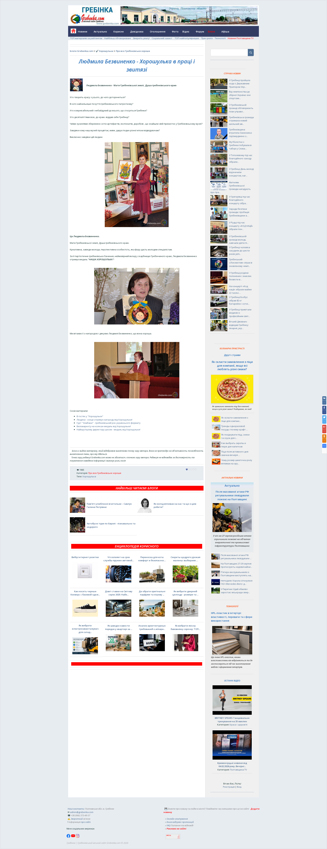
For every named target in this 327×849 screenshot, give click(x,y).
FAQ (168, 825)
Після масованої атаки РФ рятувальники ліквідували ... (236, 557)
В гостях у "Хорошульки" (90, 416)
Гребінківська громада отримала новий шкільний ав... (241, 120)
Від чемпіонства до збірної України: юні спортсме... (240, 95)
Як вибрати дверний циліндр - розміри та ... (185, 593)
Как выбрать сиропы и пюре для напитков (233, 445)
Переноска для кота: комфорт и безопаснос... (152, 559)
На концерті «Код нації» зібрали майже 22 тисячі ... (240, 289)
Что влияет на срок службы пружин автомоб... (118, 559)
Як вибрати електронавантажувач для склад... (85, 629)
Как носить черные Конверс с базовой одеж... (85, 593)
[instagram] (77, 836)
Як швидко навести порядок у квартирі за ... (118, 627)
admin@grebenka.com (81, 812)
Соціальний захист (162, 38)
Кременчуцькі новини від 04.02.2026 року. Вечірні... (232, 764)
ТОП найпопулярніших (187, 38)
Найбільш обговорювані (117, 38)
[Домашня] (72, 32)
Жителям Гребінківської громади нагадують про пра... (230, 187)
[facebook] (69, 836)
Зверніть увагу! (141, 38)
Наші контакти (76, 808)
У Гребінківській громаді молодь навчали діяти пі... (238, 239)
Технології (220, 38)
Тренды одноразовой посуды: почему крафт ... (234, 428)
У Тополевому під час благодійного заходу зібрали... (240, 158)
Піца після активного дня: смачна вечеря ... (235, 453)
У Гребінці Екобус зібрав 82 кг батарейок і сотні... (239, 300)
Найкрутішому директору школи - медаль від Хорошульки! (108, 429)
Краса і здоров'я (238, 724)
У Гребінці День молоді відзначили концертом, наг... (241, 172)
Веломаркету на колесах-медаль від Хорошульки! (104, 426)
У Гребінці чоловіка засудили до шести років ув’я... (239, 250)
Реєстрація (229, 786)
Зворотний (77, 818)
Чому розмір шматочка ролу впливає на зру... (236, 462)
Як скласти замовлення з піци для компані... (234, 419)
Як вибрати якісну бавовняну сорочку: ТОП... (185, 627)
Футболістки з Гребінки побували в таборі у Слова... (240, 145)
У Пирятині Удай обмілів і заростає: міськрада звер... (235, 591)
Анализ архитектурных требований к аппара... (152, 627)
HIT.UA (168, 835)
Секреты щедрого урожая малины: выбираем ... (185, 559)
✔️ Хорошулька (104, 51)
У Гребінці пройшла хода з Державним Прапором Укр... (239, 83)
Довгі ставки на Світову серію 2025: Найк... (118, 593)
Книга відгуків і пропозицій (180, 822)
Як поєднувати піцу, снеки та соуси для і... (235, 436)
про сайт (86, 822)
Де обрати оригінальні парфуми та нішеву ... (152, 593)
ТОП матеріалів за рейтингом (86, 38)
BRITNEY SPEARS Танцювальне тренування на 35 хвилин (232, 719)
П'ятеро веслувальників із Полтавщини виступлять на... (236, 574)
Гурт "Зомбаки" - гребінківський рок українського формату (109, 422)
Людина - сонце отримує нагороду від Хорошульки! (104, 419)
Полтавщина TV (238, 769)
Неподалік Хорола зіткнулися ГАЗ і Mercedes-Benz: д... (236, 582)
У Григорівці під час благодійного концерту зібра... (239, 200)
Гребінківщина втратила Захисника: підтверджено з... (240, 133)
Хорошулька (89, 476)
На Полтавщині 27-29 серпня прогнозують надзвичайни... (236, 565)
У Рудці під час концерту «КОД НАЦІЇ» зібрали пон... (241, 226)
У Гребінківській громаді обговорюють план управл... (241, 108)
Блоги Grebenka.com (81, 51)
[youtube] (73, 836)
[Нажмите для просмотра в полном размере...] (137, 226)
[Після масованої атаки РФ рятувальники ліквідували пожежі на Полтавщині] (232, 531)
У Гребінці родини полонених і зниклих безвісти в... (240, 276)
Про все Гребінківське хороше (133, 51)
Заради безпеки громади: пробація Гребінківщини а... (239, 212)
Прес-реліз (207, 38)
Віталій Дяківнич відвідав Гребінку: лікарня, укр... (239, 325)
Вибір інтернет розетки (85, 557)
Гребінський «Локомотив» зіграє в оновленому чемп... (240, 263)
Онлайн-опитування (177, 818)
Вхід (239, 786)
